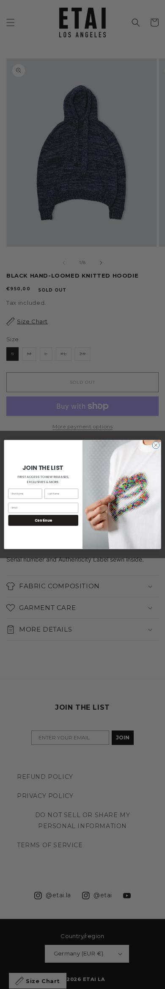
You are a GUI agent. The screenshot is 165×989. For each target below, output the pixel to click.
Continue (43, 520)
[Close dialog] (156, 445)
